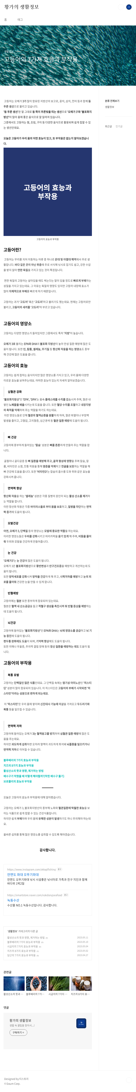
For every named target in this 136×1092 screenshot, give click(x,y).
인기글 (119, 126)
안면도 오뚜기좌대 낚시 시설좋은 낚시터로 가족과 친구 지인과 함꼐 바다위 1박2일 (47, 881)
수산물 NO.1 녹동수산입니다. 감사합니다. (32, 905)
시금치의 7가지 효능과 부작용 (22, 946)
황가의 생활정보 (21, 7)
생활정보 (12, 931)
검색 (120, 7)
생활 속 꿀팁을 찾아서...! (22, 1025)
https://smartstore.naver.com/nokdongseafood (34, 895)
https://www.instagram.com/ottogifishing (31, 869)
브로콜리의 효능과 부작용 (18, 781)
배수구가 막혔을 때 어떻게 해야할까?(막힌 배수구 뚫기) (34, 776)
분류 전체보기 (112, 100)
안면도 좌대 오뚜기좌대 (23, 875)
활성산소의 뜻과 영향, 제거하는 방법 (24, 771)
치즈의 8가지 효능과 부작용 (19, 765)
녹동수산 (13, 900)
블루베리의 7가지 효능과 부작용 (21, 760)
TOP (129, 1080)
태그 (20, 19)
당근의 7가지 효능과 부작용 (21, 955)
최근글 (108, 126)
